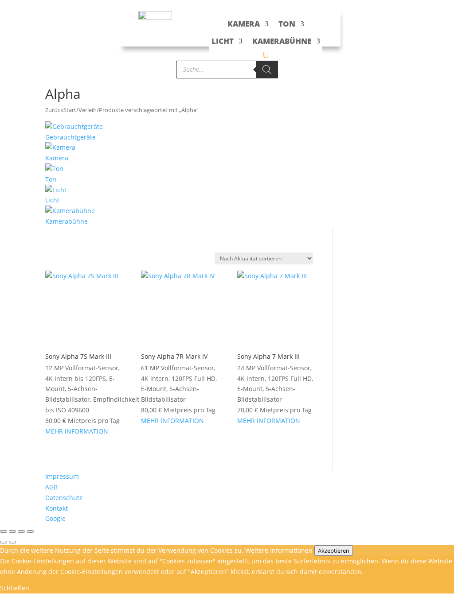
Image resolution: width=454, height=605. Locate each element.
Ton (286, 24)
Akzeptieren (333, 551)
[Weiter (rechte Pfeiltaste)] (12, 542)
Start (69, 110)
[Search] (267, 69)
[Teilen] (21, 531)
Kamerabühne (281, 41)
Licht (222, 41)
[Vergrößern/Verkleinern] (3, 531)
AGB (51, 487)
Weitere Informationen (279, 550)
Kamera (243, 24)
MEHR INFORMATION (76, 431)
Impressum (62, 476)
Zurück (54, 110)
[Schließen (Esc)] (30, 531)
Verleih (87, 110)
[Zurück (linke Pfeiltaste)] (3, 542)
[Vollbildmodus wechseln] (12, 531)
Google (55, 518)
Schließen (14, 588)
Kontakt (56, 508)
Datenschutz (63, 497)
